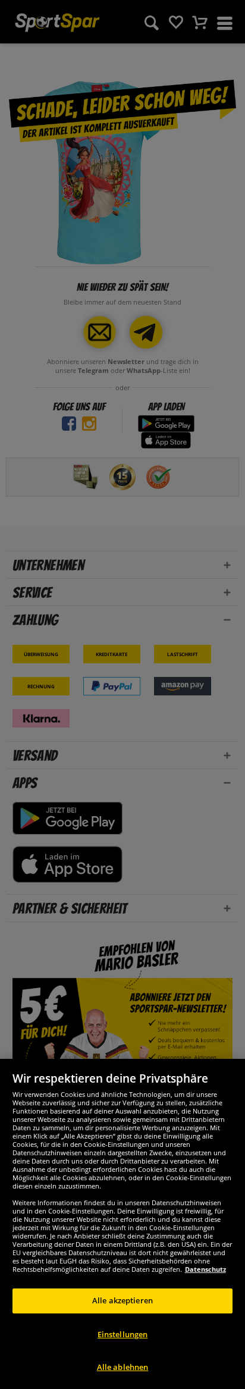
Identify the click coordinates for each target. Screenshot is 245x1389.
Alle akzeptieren (122, 1300)
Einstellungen (123, 1334)
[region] (122, 1224)
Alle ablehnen (123, 1367)
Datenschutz (205, 1269)
